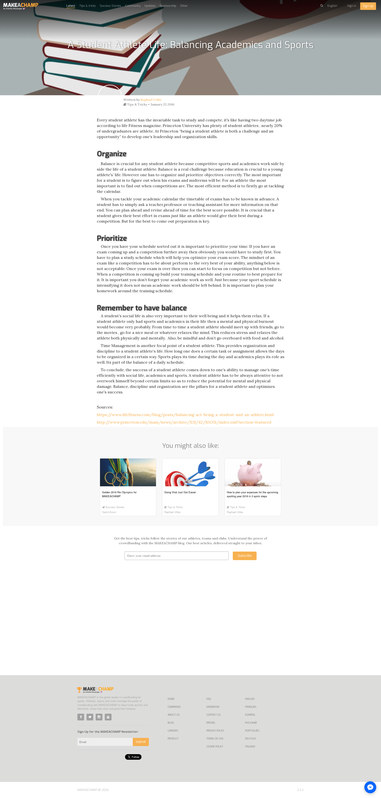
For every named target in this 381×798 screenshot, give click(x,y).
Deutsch (250, 738)
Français (250, 707)
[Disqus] (190, 623)
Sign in (351, 6)
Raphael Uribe (151, 100)
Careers (173, 730)
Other (184, 6)
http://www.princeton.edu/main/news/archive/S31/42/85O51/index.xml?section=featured (184, 422)
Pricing (210, 722)
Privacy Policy (215, 730)
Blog (171, 722)
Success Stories (110, 6)
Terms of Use (214, 738)
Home (171, 699)
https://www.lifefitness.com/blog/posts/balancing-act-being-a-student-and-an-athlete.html (185, 414)
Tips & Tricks (136, 104)
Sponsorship (168, 6)
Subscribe (245, 556)
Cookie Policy (214, 746)
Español (250, 714)
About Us (174, 714)
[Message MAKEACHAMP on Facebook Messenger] (370, 787)
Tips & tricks (87, 6)
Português (252, 730)
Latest (70, 6)
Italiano (250, 746)
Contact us (213, 714)
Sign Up (368, 6)
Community (132, 6)
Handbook (212, 707)
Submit (141, 742)
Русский (251, 722)
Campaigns (174, 707)
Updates (150, 6)
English (250, 699)
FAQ (208, 699)
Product (173, 738)
